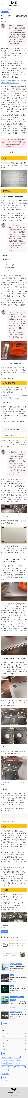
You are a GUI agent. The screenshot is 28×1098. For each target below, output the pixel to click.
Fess (10, 1057)
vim (23, 1066)
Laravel (19, 1060)
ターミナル (5, 1073)
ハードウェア (5, 925)
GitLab (4, 1060)
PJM (4, 1066)
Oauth (18, 1063)
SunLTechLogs (14, 5)
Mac (4, 927)
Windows (12, 1070)
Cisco (4, 1057)
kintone (11, 1060)
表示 (16, 152)
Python (10, 1066)
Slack (17, 1066)
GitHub (17, 1057)
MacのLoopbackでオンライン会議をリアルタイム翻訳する (18, 1003)
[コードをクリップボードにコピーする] (25, 430)
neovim (10, 1063)
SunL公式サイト (5, 1080)
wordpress (20, 1070)
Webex (4, 1070)
